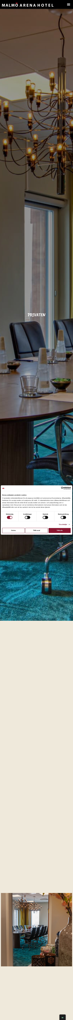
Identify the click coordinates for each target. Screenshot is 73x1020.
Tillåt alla (60, 530)
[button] (68, 4)
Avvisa (13, 530)
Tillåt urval (36, 530)
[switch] (27, 517)
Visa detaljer (63, 524)
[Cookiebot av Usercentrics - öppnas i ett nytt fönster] (62, 488)
